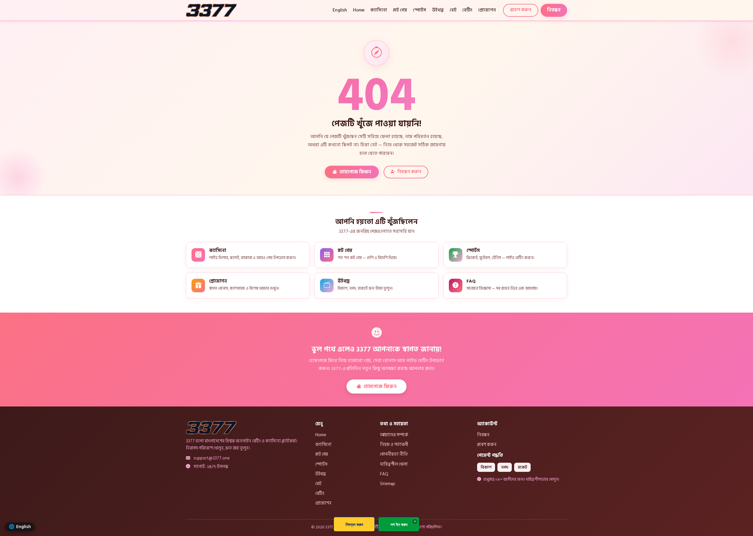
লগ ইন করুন (399, 524)
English (340, 10)
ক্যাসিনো (378, 10)
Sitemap (387, 483)
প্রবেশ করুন (520, 10)
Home (358, 10)
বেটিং (467, 10)
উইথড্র (438, 10)
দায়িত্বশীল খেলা (394, 464)
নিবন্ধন (554, 10)
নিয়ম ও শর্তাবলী (394, 444)
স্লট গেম (400, 10)
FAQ (384, 473)
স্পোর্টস (419, 10)
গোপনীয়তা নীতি (394, 454)
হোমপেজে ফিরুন (355, 172)
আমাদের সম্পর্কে (394, 434)
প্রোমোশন (487, 10)
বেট (453, 10)
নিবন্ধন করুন (409, 171)
